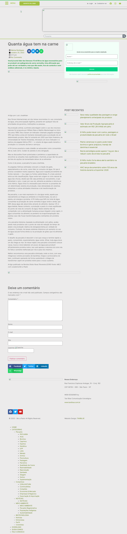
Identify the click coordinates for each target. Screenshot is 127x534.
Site (9, 340)
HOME (14, 427)
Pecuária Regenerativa (28, 508)
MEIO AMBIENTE (22, 503)
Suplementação (25, 479)
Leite (22, 451)
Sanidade (23, 472)
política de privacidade (94, 74)
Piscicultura (24, 458)
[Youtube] (120, 3)
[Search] (124, 36)
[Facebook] (111, 3)
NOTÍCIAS (19, 498)
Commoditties (25, 487)
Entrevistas (20, 520)
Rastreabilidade (25, 468)
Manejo (22, 453)
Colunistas (20, 525)
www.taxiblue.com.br (72, 402)
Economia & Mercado (28, 491)
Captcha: (11, 348)
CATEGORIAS (17, 429)
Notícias (19, 518)
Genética (23, 446)
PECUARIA (24, 434)
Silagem (23, 475)
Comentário (13, 299)
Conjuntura (20, 482)
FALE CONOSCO (18, 532)
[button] (29, 51)
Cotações (23, 489)
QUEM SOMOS (17, 529)
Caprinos (23, 441)
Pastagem (23, 460)
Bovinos (23, 439)
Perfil (18, 522)
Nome (10, 324)
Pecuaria (19, 432)
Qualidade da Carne (27, 465)
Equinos (23, 444)
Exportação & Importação (29, 496)
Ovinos (22, 456)
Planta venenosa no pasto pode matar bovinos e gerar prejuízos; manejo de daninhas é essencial (96, 144)
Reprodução (24, 470)
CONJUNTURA (25, 484)
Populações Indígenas (28, 510)
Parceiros (23, 463)
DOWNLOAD (16, 527)
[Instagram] (115, 3)
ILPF (21, 449)
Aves (21, 437)
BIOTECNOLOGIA (22, 515)
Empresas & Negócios (28, 494)
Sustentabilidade (26, 513)
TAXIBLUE (80, 418)
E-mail (10, 332)
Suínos (22, 477)
